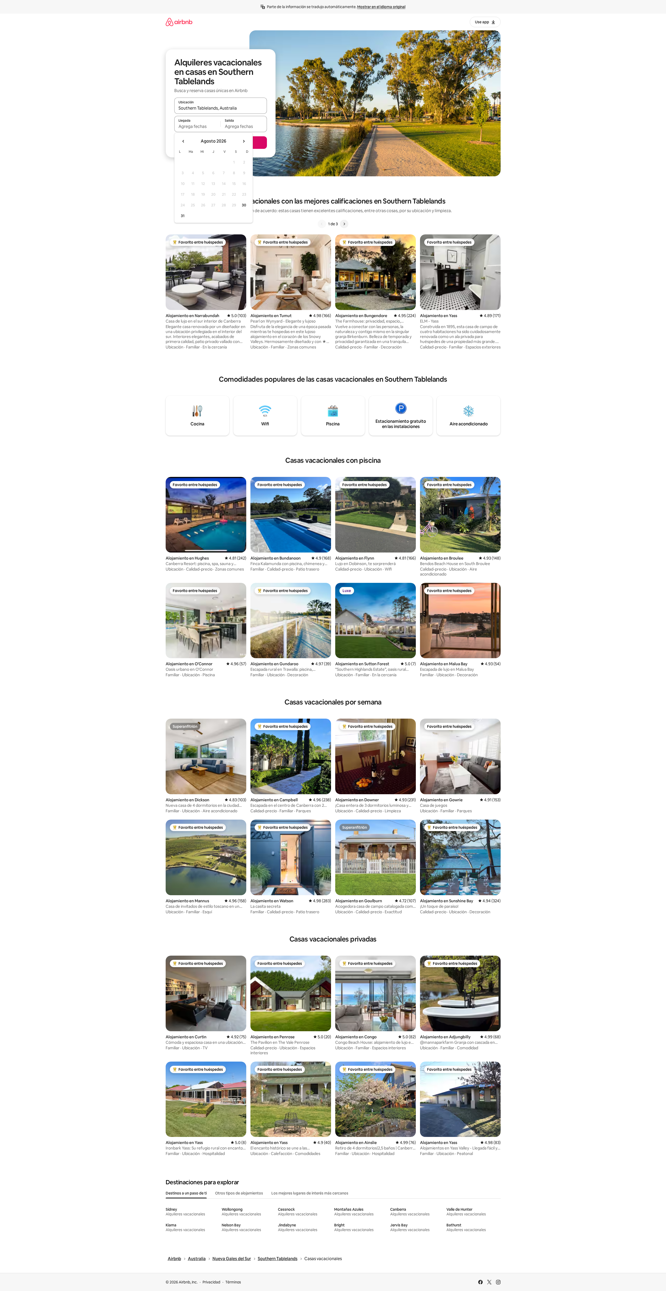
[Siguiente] (344, 224)
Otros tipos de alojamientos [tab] (239, 1193)
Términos (233, 1282)
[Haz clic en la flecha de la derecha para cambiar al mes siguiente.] (243, 141)
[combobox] (220, 108)
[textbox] (197, 126)
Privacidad (211, 1282)
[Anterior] (322, 224)
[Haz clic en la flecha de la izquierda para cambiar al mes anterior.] (183, 141)
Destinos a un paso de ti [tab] (186, 1193)
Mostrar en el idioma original (381, 6)
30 (244, 205)
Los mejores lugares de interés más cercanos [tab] (309, 1193)
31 (182, 215)
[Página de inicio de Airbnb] (179, 22)
